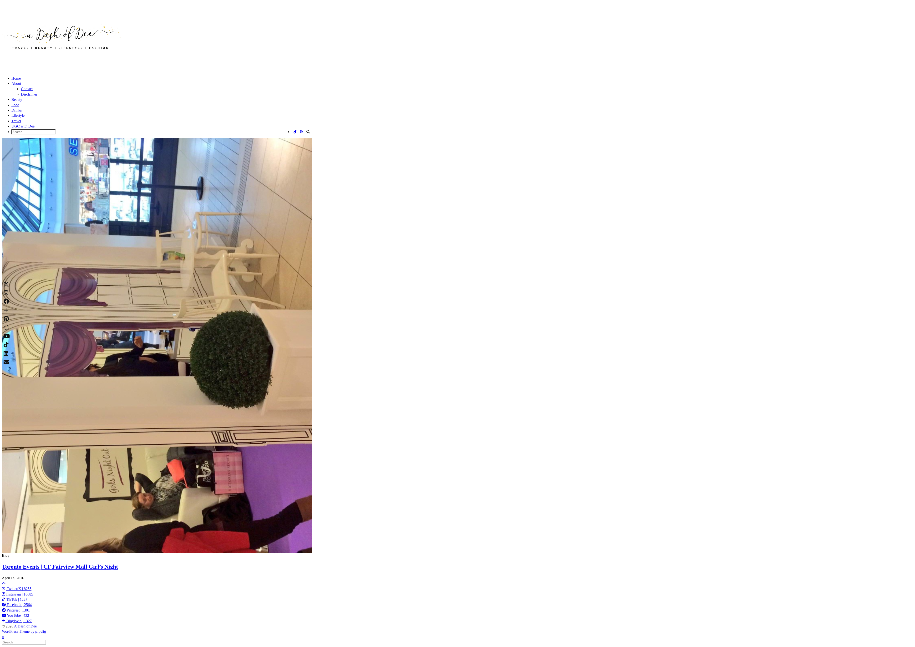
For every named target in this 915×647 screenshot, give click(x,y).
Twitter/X (18, 589)
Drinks (16, 110)
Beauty (16, 99)
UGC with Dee (23, 126)
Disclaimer (29, 94)
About (16, 84)
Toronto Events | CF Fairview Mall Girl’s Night (60, 567)
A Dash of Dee (25, 626)
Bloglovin (18, 621)
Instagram (19, 594)
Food (15, 105)
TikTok (16, 599)
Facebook (19, 605)
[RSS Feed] (301, 131)
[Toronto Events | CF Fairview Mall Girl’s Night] (157, 345)
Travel (16, 121)
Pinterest (18, 610)
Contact (27, 89)
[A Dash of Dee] (61, 57)
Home (16, 78)
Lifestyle (18, 115)
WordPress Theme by (24, 631)
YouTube (17, 615)
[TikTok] (295, 131)
